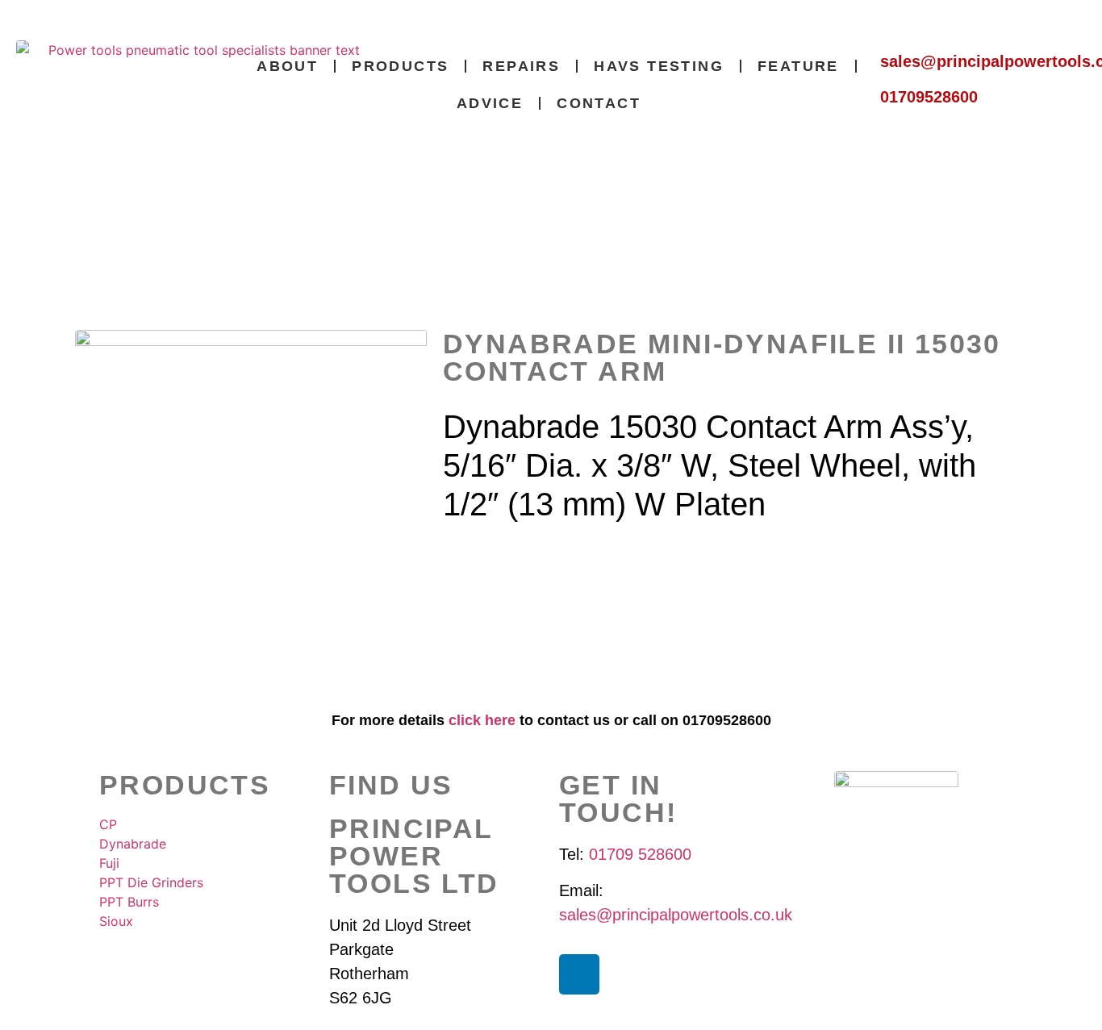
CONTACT (599, 103)
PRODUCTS (400, 66)
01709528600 (929, 97)
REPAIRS (521, 66)
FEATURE (798, 66)
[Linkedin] (579, 974)
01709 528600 (640, 854)
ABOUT (287, 66)
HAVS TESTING (659, 66)
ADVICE (490, 103)
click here (482, 720)
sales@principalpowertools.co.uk (675, 915)
